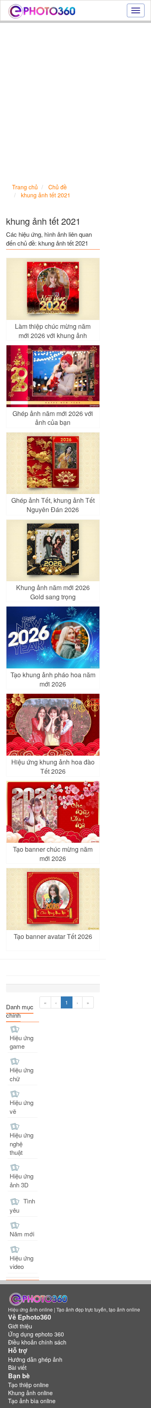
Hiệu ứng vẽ (21, 1106)
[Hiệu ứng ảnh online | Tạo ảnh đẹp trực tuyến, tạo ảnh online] (41, 10)
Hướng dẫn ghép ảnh (35, 1359)
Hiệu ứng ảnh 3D (21, 1180)
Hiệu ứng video (21, 1262)
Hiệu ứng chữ (21, 1074)
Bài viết (17, 1367)
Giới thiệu (20, 1326)
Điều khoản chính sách (37, 1342)
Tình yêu (22, 1205)
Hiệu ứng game (21, 1041)
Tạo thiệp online (28, 1385)
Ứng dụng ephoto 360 (36, 1334)
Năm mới (22, 1234)
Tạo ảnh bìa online (32, 1401)
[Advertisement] (75, 102)
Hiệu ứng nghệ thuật (21, 1143)
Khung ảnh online (30, 1393)
